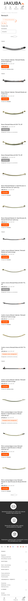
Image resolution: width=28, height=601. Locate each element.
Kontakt (3, 593)
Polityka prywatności (6, 556)
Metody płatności (5, 566)
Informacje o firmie (5, 594)
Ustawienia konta (5, 575)
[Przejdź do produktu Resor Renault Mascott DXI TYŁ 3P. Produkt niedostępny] (14, 144)
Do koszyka (5, 66)
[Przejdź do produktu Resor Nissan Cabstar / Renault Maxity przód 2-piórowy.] (14, 49)
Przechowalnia (4, 576)
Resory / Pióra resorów (12, 12)
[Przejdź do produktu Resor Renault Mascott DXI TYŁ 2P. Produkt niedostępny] (14, 113)
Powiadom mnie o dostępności (9, 354)
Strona (12, 36)
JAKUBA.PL (3, 12)
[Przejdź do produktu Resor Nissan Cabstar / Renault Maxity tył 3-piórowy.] (14, 81)
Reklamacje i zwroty (5, 585)
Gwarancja (3, 583)
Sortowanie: (4, 28)
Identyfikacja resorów (6, 558)
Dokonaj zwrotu (5, 586)
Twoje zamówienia (5, 573)
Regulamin (3, 555)
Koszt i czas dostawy (6, 565)
